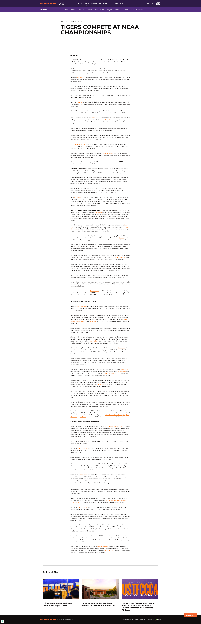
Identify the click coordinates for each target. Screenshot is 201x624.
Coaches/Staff (99, 9)
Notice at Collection (140, 619)
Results (109, 9)
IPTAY (121, 3)
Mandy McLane (109, 550)
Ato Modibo (80, 77)
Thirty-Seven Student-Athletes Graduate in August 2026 (57, 604)
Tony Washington (81, 321)
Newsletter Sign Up (137, 9)
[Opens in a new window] (158, 3)
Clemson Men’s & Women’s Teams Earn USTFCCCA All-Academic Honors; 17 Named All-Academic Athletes (138, 606)
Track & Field (46, 601)
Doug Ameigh (121, 371)
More (126, 9)
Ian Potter (93, 321)
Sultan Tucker (95, 118)
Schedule (152, 3)
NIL (111, 3)
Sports (80, 3)
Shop (116, 3)
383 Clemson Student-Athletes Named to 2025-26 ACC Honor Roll (98, 604)
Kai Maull (80, 102)
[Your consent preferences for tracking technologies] (2, 621)
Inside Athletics (96, 3)
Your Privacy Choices (128, 619)
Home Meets (118, 9)
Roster (90, 9)
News (66, 9)
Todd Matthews (110, 120)
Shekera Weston (80, 144)
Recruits (105, 3)
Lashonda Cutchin (108, 153)
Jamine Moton (94, 291)
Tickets (86, 3)
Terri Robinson (108, 426)
